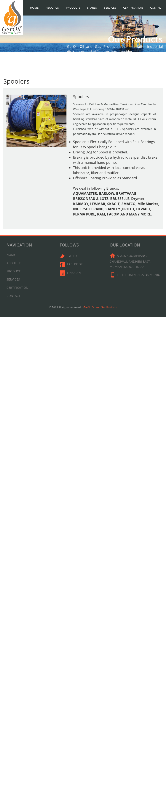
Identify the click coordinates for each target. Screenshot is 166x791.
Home (34, 7)
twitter (73, 256)
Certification (133, 7)
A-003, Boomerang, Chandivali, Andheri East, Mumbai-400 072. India (130, 261)
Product (13, 271)
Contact (156, 7)
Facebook (75, 264)
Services (110, 7)
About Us (52, 7)
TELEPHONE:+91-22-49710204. (138, 275)
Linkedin (74, 273)
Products (73, 7)
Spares (92, 7)
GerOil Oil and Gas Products (100, 307)
